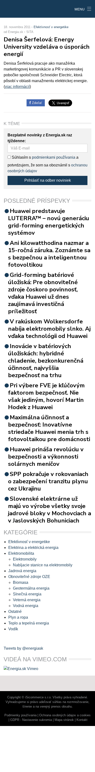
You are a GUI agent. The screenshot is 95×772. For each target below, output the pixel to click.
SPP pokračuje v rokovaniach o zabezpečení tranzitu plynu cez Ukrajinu (48, 481)
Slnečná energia (27, 594)
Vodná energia (25, 606)
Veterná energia (26, 600)
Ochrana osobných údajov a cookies (65, 715)
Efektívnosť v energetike (51, 27)
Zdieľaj (15, 8)
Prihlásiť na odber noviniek (47, 180)
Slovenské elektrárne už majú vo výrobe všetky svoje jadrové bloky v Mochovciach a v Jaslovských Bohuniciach (49, 509)
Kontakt (81, 720)
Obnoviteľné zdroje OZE (29, 577)
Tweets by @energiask (23, 648)
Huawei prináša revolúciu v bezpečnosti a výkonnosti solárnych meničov (46, 457)
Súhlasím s (21, 157)
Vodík (13, 629)
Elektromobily (25, 559)
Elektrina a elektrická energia (33, 548)
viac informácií (17, 87)
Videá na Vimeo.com (35, 659)
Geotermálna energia (31, 588)
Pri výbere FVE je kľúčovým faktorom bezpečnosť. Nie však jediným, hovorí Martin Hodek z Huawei (46, 396)
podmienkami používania (53, 157)
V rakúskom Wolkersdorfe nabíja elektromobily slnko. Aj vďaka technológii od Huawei (49, 329)
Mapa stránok (64, 720)
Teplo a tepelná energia (28, 623)
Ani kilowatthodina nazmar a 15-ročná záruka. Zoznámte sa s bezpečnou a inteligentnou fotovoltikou (49, 253)
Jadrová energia (22, 571)
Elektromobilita (21, 553)
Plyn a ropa (18, 617)
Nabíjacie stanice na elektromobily (42, 565)
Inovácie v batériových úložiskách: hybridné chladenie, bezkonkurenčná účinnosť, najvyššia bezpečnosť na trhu (45, 361)
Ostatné (15, 611)
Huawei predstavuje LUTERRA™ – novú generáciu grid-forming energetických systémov (48, 221)
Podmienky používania (20, 715)
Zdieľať (36, 103)
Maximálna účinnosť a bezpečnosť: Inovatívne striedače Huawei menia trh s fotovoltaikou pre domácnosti (49, 428)
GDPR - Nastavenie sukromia (31, 720)
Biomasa (20, 582)
